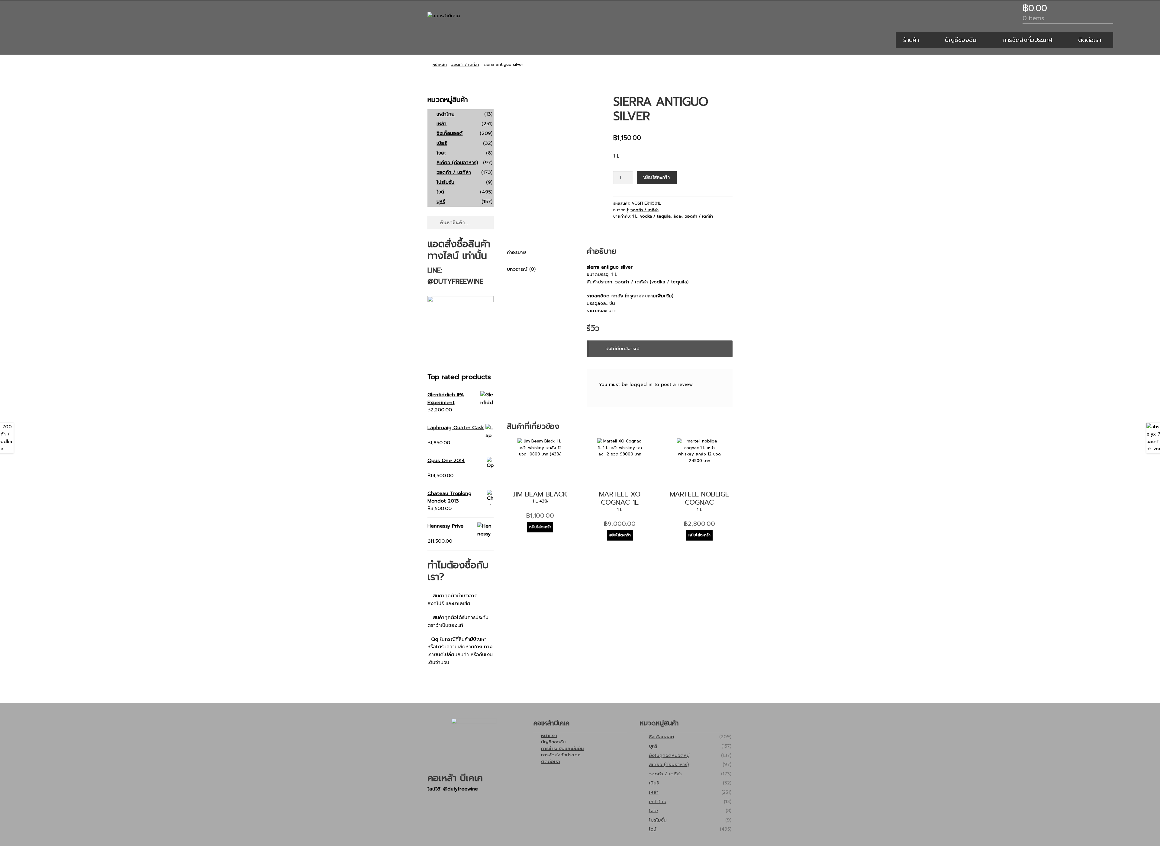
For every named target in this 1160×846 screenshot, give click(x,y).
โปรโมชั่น (445, 182)
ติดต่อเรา (1089, 39)
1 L (634, 216)
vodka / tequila (655, 216)
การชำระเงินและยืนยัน (562, 748)
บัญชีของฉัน (960, 39)
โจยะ (441, 153)
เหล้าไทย (446, 114)
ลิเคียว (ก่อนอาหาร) (457, 162)
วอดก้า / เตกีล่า (465, 65)
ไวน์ (440, 192)
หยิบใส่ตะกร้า (656, 177)
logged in (641, 384)
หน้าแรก (549, 735)
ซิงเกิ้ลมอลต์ (449, 133)
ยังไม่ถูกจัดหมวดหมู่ (669, 755)
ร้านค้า (911, 39)
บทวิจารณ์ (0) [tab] (521, 269)
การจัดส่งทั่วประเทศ (1027, 39)
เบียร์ (442, 143)
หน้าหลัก (440, 65)
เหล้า (441, 123)
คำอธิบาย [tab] (516, 252)
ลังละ (677, 216)
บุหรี (441, 201)
